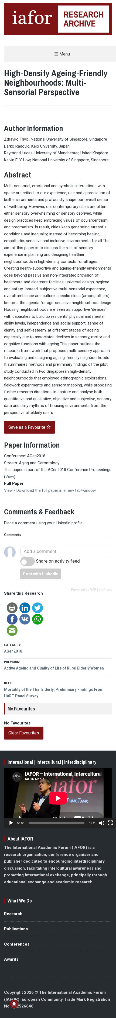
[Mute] (101, 823)
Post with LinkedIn (41, 573)
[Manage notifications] (14, 1004)
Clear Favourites (23, 732)
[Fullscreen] (110, 823)
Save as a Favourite (27, 427)
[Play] (11, 823)
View (9, 476)
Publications (16, 928)
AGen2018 (13, 651)
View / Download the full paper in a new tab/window (50, 490)
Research (13, 913)
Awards (11, 959)
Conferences (16, 944)
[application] (58, 798)
